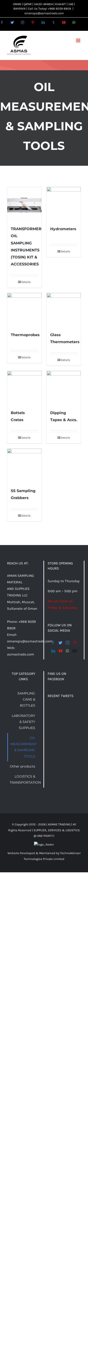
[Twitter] (60, 642)
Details (26, 282)
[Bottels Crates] (24, 388)
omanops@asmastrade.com (44, 13)
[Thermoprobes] (24, 310)
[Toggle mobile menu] (78, 40)
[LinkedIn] (53, 651)
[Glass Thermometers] (64, 310)
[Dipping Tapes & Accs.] (64, 388)
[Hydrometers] (64, 204)
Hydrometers (63, 229)
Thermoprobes (25, 335)
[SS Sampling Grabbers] (24, 466)
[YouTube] (60, 651)
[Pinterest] (75, 642)
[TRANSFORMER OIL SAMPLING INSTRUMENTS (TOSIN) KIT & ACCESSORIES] (24, 204)
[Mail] (75, 651)
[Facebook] (53, 642)
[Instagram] (67, 642)
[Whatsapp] (67, 651)
